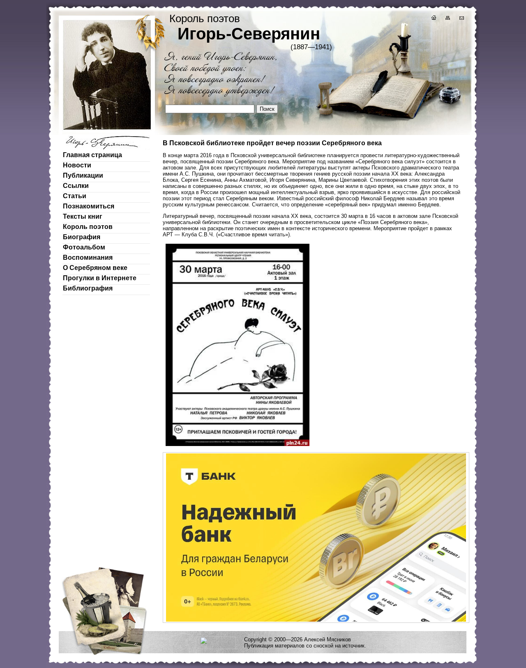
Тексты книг (82, 216)
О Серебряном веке (95, 267)
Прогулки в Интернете (99, 278)
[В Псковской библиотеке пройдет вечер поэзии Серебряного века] (237, 445)
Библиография (88, 288)
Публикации (83, 175)
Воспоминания (88, 257)
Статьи (74, 195)
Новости (77, 165)
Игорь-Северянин (249, 34)
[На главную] (433, 19)
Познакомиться (88, 206)
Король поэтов (88, 226)
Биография (81, 236)
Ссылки (76, 185)
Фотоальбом (84, 247)
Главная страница (92, 154)
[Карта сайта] (447, 19)
